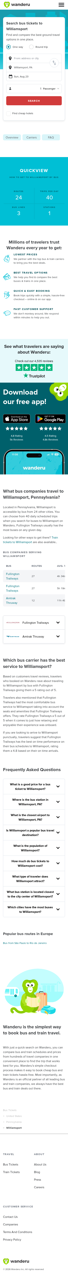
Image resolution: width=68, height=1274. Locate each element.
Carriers (31, 137)
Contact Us (10, 1216)
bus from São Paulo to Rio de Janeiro (25, 942)
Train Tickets (11, 1172)
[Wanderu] (17, 5)
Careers (39, 1187)
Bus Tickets (10, 1110)
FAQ (51, 137)
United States (14, 1116)
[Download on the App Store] (16, 418)
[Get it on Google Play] (50, 418)
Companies (10, 1224)
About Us (40, 1164)
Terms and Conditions (17, 1232)
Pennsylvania (14, 1121)
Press (37, 1179)
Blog (37, 1172)
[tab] (17, 49)
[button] (61, 5)
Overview (12, 137)
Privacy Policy (12, 1239)
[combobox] (34, 58)
